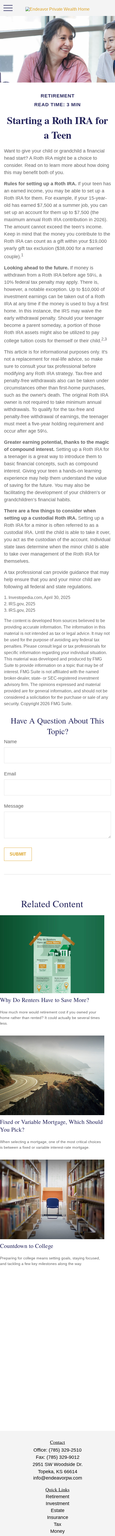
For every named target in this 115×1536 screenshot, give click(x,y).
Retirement (57, 1496)
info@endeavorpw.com (57, 1478)
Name (10, 741)
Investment (57, 1503)
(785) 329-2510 (65, 1450)
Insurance (57, 1517)
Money (57, 1531)
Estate (57, 1510)
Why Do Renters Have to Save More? (44, 1000)
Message (14, 806)
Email (10, 774)
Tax (57, 1524)
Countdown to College (26, 1246)
